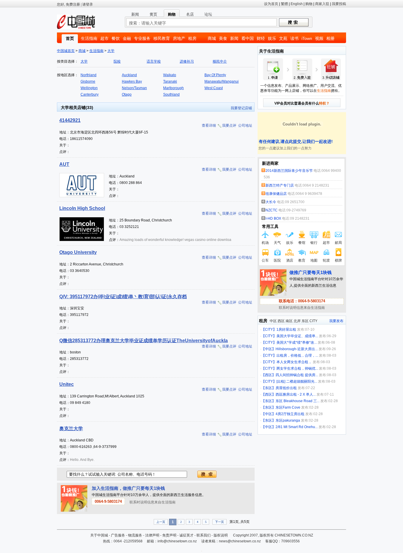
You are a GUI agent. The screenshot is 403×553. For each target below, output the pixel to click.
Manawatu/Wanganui (221, 81)
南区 (289, 321)
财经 (261, 38)
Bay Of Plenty (215, 75)
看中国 (247, 38)
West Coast (213, 88)
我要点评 (229, 125)
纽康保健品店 (276, 194)
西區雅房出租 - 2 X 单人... (296, 394)
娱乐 (272, 38)
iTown (307, 38)
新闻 (234, 38)
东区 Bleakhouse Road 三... (298, 401)
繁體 (284, 4)
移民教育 (161, 38)
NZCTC (272, 210)
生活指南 (89, 38)
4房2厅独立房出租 (290, 414)
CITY (313, 321)
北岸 (297, 321)
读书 (294, 38)
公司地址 (245, 125)
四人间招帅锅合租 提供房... (297, 375)
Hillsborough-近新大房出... (297, 349)
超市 (104, 38)
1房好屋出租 (286, 329)
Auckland (129, 75)
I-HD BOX (273, 218)
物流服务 (135, 535)
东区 (305, 321)
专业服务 (142, 38)
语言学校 (154, 61)
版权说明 (221, 535)
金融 (127, 38)
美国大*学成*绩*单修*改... (296, 342)
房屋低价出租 (286, 388)
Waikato (169, 75)
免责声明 (169, 535)
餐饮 (116, 38)
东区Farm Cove (288, 407)
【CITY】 (268, 329)
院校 (117, 61)
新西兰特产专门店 (280, 185)
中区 (273, 321)
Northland (88, 75)
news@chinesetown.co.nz (240, 541)
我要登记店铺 (241, 108)
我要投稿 (339, 4)
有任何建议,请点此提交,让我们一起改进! (295, 141)
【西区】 (268, 375)
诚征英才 (186, 535)
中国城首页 (66, 51)
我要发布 (336, 321)
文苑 (283, 38)
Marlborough (173, 88)
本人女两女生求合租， (294, 362)
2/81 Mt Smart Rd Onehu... (297, 427)
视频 (319, 38)
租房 (192, 38)
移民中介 (220, 61)
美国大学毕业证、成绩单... (297, 336)
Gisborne (88, 81)
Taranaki (170, 81)
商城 (212, 38)
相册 (330, 38)
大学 (110, 51)
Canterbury (90, 94)
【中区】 (268, 349)
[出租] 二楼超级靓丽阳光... (296, 381)
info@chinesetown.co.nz (177, 541)
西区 (281, 321)
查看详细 (209, 125)
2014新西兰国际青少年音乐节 (289, 171)
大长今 (271, 202)
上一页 (160, 521)
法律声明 (152, 535)
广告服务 (118, 535)
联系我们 (203, 535)
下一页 (219, 521)
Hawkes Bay (132, 81)
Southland (171, 94)
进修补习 (187, 61)
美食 (223, 38)
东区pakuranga (288, 420)
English (297, 4)
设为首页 (271, 4)
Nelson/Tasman (134, 88)
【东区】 (268, 388)
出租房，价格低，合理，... (297, 355)
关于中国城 (99, 535)
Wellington (89, 88)
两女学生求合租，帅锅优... (297, 368)
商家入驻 (322, 4)
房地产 (179, 38)
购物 (308, 4)
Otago (127, 94)
